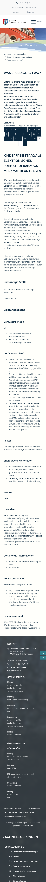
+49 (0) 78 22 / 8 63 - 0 (18, 660)
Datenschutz (20, 808)
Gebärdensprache (26, 812)
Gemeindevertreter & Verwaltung (19, 57)
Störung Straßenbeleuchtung (24, 871)
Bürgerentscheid (19, 881)
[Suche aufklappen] (43, 653)
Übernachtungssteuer (22, 866)
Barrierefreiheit (34, 808)
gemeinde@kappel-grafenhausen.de (24, 7)
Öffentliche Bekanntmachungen (25, 852)
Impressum (8, 808)
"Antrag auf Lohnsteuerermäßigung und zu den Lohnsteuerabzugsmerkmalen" (24, 424)
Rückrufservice (19, 876)
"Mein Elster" (14, 567)
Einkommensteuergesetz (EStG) (18, 584)
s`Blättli (16, 857)
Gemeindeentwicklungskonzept (26, 861)
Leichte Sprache (10, 812)
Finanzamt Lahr (11, 298)
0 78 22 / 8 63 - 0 (24, 3)
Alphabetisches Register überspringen (21, 126)
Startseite (7, 54)
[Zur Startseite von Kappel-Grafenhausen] (14, 22)
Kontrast (16, 12)
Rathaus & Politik (20, 54)
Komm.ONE (28, 825)
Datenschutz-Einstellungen (15, 817)
